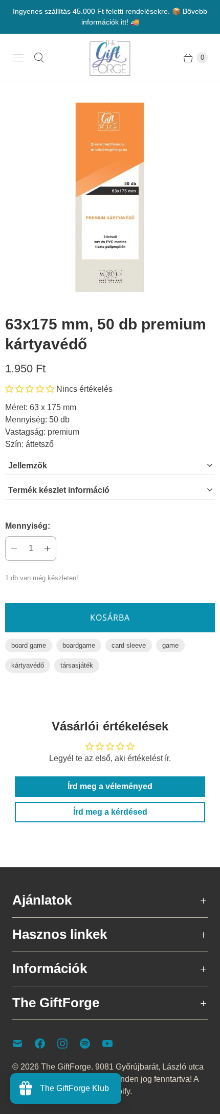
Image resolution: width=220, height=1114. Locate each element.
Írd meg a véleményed (110, 786)
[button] (29, 389)
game (170, 645)
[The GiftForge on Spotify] (91, 1043)
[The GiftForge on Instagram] (68, 1043)
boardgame (78, 645)
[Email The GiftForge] (23, 1043)
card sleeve (129, 645)
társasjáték (76, 665)
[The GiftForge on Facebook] (46, 1043)
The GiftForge (66, 1066)
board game (28, 645)
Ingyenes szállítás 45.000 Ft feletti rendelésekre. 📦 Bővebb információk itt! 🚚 (110, 16)
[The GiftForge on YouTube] (113, 1043)
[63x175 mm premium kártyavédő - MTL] (110, 197)
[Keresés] (39, 57)
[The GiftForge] (110, 58)
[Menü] (18, 57)
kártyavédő (27, 665)
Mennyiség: (27, 526)
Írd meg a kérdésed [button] (110, 812)
